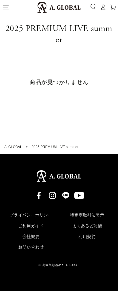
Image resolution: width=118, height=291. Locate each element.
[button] (93, 6)
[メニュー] (5, 7)
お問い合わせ (31, 247)
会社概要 (31, 236)
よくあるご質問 (87, 226)
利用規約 (87, 236)
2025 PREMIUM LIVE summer (55, 147)
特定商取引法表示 (87, 215)
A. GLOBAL (13, 147)
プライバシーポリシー (30, 215)
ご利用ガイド (31, 226)
